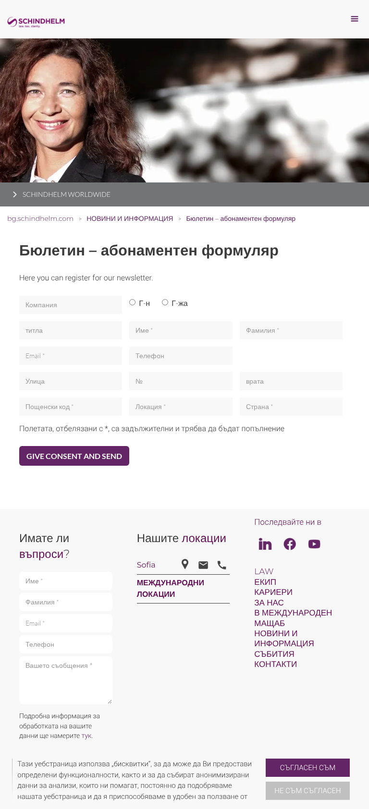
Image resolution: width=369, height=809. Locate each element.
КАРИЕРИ (273, 592)
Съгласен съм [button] (308, 767)
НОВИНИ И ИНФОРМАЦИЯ (284, 639)
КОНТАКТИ (275, 664)
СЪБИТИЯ (274, 654)
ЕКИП (265, 582)
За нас (269, 603)
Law (263, 572)
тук (87, 736)
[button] (261, 780)
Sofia (146, 565)
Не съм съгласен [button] (307, 790)
